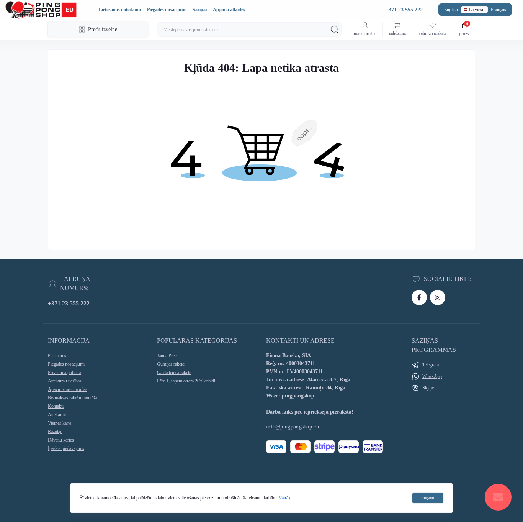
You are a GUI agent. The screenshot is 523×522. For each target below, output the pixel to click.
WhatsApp (432, 376)
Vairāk (285, 498)
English (451, 9)
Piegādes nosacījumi (166, 9)
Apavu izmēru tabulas (67, 389)
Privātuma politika (64, 372)
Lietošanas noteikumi (120, 9)
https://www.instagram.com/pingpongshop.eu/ (437, 297)
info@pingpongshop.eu (292, 427)
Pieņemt (428, 498)
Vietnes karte (59, 423)
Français (498, 9)
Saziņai (200, 9)
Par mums (57, 355)
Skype (428, 388)
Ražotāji (55, 431)
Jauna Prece (167, 355)
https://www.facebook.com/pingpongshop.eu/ (419, 297)
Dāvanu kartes (61, 440)
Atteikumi (57, 414)
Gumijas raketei (171, 364)
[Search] (335, 29)
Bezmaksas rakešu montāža (72, 398)
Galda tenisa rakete (174, 372)
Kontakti (56, 406)
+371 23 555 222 (69, 303)
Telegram (430, 365)
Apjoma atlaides (229, 9)
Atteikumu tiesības (65, 381)
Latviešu (476, 9)
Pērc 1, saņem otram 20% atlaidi (186, 381)
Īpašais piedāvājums (66, 448)
